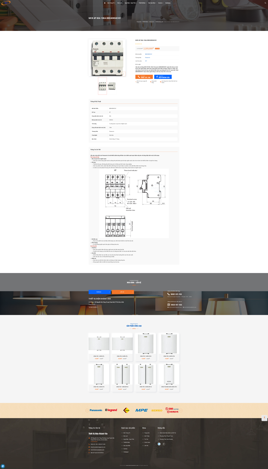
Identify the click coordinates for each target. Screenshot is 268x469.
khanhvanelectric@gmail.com (175, 307)
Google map (91, 304)
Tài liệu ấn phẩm (93, 307)
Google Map (93, 441)
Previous (87, 410)
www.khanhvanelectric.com (190, 307)
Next (181, 410)
